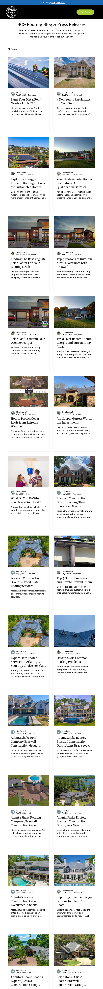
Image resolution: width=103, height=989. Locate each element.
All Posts (12, 49)
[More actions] (45, 93)
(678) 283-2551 (58, 2)
